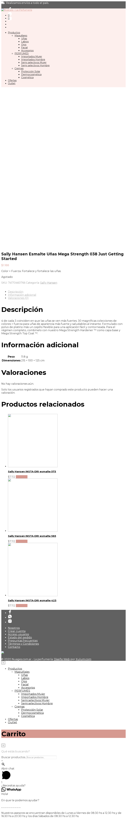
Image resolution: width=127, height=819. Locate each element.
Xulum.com (83, 659)
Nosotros (14, 628)
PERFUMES (22, 53)
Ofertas (12, 80)
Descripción (15, 291)
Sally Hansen (48, 282)
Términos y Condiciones (23, 643)
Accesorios (27, 50)
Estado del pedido (20, 637)
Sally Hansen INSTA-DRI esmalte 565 (32, 536)
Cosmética (27, 77)
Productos (14, 32)
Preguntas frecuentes (23, 640)
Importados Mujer (31, 56)
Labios (25, 41)
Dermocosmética (31, 74)
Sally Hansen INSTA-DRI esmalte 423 (32, 600)
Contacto (14, 647)
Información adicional (22, 294)
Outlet (11, 83)
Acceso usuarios (18, 634)
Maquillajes (21, 35)
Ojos (23, 44)
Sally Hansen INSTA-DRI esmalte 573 (32, 471)
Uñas (24, 38)
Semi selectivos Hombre (35, 65)
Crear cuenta (16, 631)
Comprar (21, 476)
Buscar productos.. (13, 757)
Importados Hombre (33, 59)
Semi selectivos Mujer (33, 62)
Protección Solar (30, 71)
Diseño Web (62, 659)
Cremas (19, 68)
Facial (24, 47)
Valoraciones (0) (18, 298)
